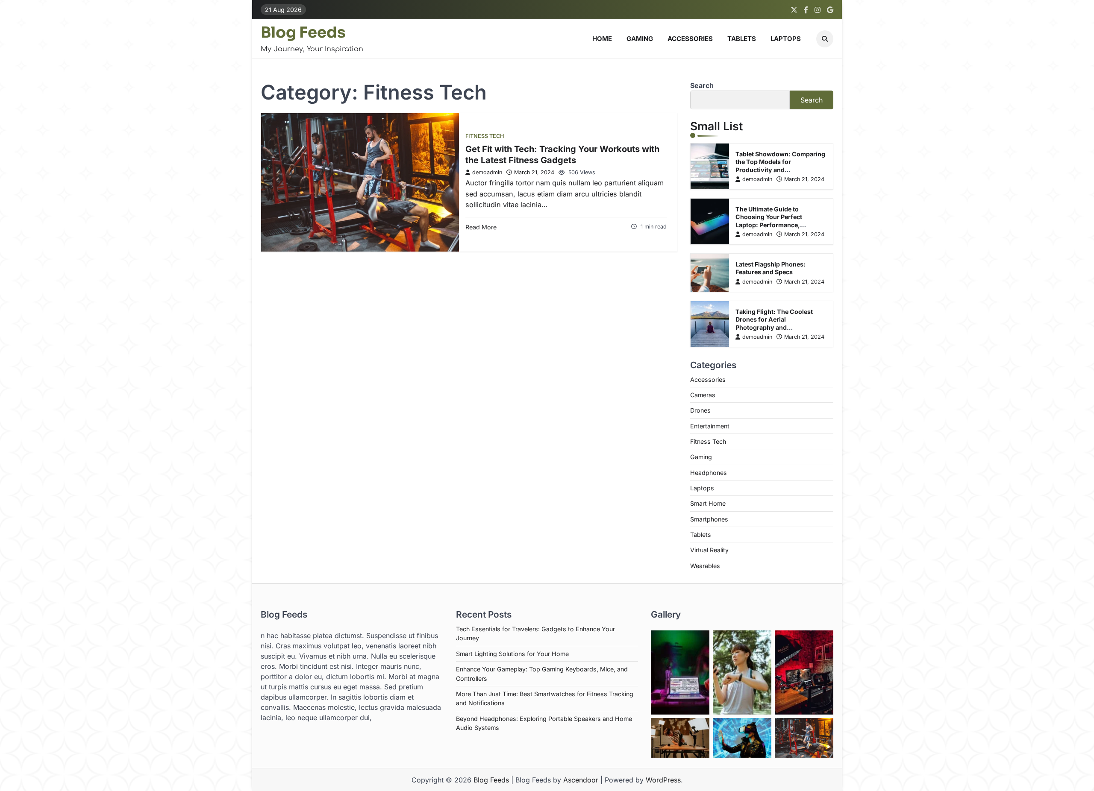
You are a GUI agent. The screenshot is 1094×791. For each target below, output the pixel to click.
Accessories (690, 39)
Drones (700, 410)
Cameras (702, 394)
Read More (481, 227)
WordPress (663, 780)
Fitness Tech (484, 136)
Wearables (705, 565)
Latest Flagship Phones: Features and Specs (770, 268)
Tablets (741, 39)
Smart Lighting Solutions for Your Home (512, 653)
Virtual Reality (709, 550)
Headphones (708, 472)
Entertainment (709, 426)
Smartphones (709, 519)
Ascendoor (580, 780)
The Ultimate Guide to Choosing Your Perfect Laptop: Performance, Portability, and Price (768, 221)
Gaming (639, 39)
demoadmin (487, 172)
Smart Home (708, 503)
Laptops (786, 39)
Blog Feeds (303, 32)
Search (702, 85)
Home (602, 39)
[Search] (824, 38)
